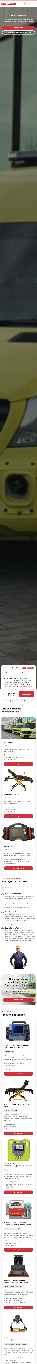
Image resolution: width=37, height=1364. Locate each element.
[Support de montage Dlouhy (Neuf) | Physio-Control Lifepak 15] (18, 1283)
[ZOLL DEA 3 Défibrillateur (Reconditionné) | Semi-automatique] (18, 1167)
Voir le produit (18, 1073)
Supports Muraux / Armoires (13, 1286)
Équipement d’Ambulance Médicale (18, 32)
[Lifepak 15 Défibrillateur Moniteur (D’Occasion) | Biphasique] (18, 1049)
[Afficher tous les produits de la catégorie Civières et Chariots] (18, 794)
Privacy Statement (26, 686)
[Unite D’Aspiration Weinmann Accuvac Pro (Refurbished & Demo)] (18, 1225)
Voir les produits (18, 764)
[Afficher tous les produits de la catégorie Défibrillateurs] (18, 846)
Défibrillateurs (9, 1051)
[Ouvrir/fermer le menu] (34, 4)
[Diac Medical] (8, 4)
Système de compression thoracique (16, 1344)
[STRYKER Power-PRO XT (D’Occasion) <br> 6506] (18, 1108)
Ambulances (18, 27)
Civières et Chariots (11, 1110)
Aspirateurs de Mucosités (12, 1229)
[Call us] (29, 4)
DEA (6, 1170)
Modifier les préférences (11, 694)
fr (25, 4)
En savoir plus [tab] (27, 673)
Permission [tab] (10, 673)
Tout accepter (26, 694)
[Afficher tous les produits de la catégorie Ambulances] (18, 742)
